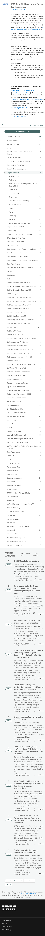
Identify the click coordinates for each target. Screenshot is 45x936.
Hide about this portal (18, 9)
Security (25, 645)
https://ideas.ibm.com (34, 29)
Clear (39, 137)
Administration (27, 580)
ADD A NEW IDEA (23, 132)
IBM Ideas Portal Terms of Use (27, 894)
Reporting (25, 711)
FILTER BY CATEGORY (13, 137)
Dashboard (25, 679)
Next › (31, 881)
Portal (24, 615)
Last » (9, 884)
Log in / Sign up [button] (36, 125)
